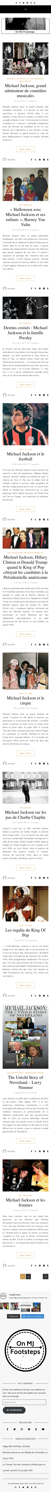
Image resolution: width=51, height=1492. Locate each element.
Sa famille (25, 323)
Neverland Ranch (34, 1073)
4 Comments (32, 1092)
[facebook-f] (20, 3)
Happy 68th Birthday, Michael (16, 1446)
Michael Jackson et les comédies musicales (25, 79)
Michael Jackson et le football (25, 456)
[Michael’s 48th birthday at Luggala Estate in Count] (4, 1306)
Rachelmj (11, 159)
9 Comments (33, 1210)
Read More (25, 149)
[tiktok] (34, 3)
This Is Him (25, 449)
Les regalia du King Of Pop (25, 932)
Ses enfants (25, 205)
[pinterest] (28, 3)
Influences (25, 808)
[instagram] (17, 3)
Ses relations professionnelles (25, 552)
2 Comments (31, 100)
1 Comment (33, 582)
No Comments (33, 229)
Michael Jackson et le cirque (25, 700)
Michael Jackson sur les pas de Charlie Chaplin (25, 814)
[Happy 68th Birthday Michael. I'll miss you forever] (15, 1306)
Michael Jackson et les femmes (25, 1202)
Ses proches (25, 1195)
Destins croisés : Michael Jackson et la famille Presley (25, 332)
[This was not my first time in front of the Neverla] (36, 1307)
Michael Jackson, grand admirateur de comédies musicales (25, 90)
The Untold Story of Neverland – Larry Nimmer (25, 1082)
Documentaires (15, 1073)
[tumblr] (31, 3)
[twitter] (24, 3)
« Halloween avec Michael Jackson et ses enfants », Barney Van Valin (25, 216)
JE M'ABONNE (14, 1410)
